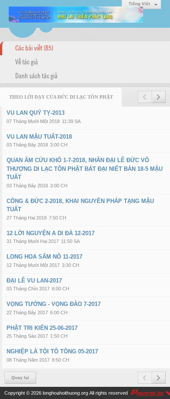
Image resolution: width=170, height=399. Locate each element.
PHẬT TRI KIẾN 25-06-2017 (42, 328)
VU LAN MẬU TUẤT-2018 (39, 136)
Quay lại (20, 377)
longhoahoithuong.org (65, 393)
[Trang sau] (159, 97)
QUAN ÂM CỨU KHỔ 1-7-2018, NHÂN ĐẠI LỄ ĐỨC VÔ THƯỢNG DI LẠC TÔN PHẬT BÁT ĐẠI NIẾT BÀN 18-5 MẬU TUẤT (85, 168)
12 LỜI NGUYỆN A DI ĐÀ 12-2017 (51, 233)
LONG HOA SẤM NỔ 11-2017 (44, 256)
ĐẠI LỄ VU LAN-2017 (34, 280)
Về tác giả (26, 61)
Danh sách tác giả (36, 75)
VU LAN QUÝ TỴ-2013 (36, 113)
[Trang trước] (145, 97)
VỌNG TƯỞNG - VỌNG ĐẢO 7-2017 (54, 304)
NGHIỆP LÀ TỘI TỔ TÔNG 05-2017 (52, 351)
